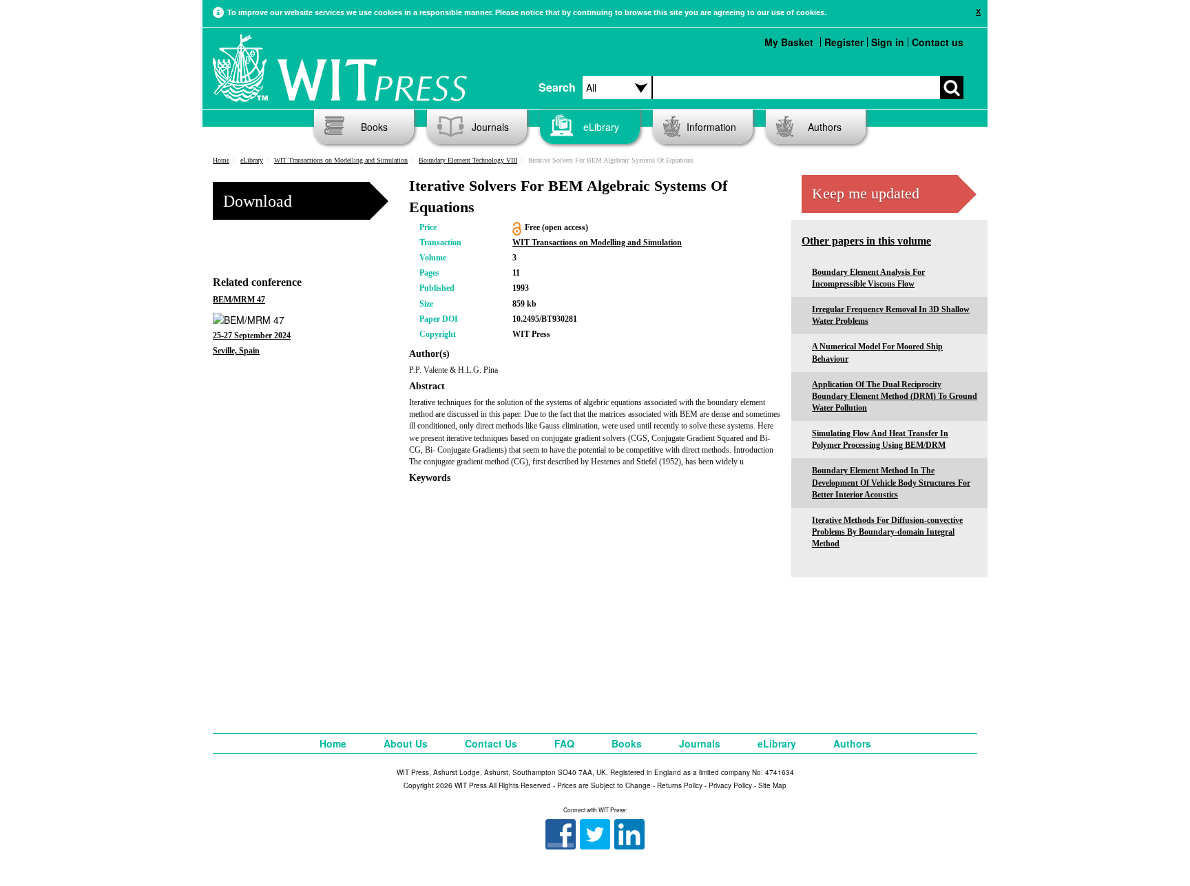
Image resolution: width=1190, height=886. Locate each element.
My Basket (788, 42)
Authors (825, 127)
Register (844, 42)
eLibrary (601, 127)
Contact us (937, 42)
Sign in (887, 42)
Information (711, 127)
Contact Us (491, 743)
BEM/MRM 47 (239, 300)
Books (374, 127)
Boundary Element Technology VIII (468, 160)
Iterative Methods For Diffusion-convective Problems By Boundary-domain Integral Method (887, 531)
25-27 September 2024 (252, 335)
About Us (406, 743)
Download (257, 201)
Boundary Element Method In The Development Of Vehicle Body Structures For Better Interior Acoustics (891, 482)
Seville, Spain (236, 351)
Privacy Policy (730, 785)
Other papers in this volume (866, 241)
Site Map (772, 785)
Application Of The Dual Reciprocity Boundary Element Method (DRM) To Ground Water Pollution (894, 396)
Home (221, 160)
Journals (490, 127)
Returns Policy (679, 785)
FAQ (564, 743)
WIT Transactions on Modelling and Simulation (341, 160)
